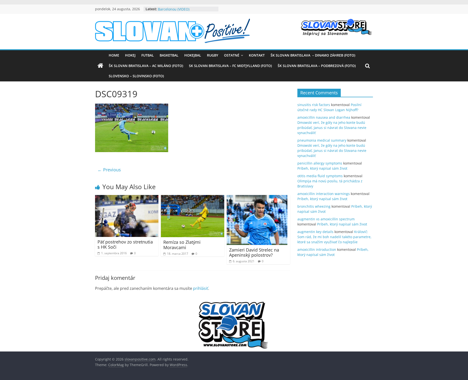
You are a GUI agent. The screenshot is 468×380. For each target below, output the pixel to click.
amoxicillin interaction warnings (323, 193)
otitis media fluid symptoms (320, 176)
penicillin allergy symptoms (319, 163)
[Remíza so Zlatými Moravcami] (192, 198)
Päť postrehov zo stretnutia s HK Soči (125, 244)
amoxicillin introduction (316, 249)
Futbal (147, 55)
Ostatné (231, 55)
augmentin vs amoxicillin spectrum (326, 219)
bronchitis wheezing (314, 206)
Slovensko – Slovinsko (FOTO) (136, 76)
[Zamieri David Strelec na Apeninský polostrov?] (257, 198)
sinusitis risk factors (313, 104)
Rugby (212, 55)
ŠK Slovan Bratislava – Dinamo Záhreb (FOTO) (313, 55)
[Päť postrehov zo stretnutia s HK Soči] (126, 198)
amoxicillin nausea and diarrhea (323, 117)
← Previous (109, 170)
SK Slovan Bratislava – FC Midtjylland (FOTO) (230, 65)
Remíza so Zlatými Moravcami (182, 244)
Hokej (130, 55)
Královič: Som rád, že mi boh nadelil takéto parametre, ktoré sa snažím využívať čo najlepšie (334, 236)
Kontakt (257, 55)
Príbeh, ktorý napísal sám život (322, 168)
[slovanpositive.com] (100, 66)
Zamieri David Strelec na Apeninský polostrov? (254, 252)
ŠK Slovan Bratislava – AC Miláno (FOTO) (146, 65)
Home (114, 55)
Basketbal (169, 55)
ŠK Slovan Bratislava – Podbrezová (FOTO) (317, 65)
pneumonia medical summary (321, 140)
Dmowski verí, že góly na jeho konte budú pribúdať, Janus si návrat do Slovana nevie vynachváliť (331, 127)
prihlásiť (200, 288)
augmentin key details (315, 231)
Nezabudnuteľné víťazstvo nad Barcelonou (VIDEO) (183, 10)
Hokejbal (192, 55)
